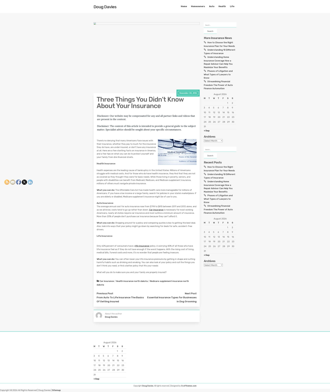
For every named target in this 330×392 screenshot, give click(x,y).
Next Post (191, 293)
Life (232, 6)
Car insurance (156, 210)
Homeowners (198, 6)
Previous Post (105, 293)
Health (222, 6)
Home (184, 6)
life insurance (142, 246)
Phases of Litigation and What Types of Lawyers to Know (218, 74)
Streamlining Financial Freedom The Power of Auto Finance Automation (218, 85)
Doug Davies (105, 6)
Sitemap (56, 390)
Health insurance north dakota (132, 281)
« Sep (206, 130)
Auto (211, 6)
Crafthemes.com (188, 386)
